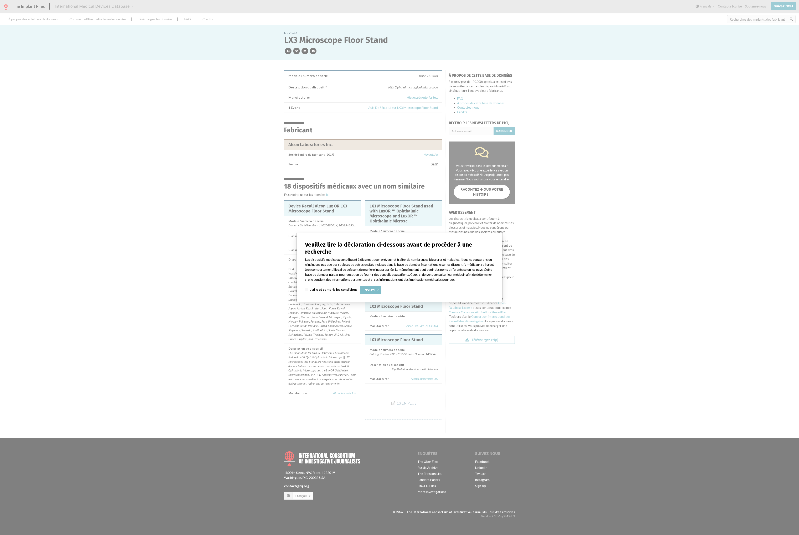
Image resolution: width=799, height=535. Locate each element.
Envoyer (370, 290)
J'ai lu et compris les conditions (333, 289)
